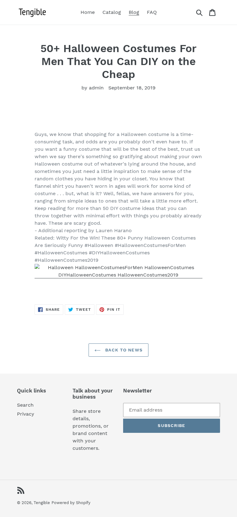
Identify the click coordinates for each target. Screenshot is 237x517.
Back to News (123, 349)
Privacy (25, 414)
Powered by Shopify (71, 502)
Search (25, 405)
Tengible (42, 502)
